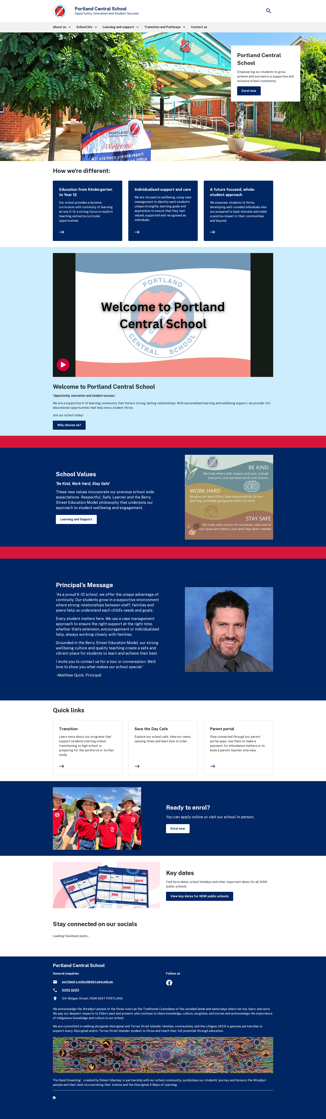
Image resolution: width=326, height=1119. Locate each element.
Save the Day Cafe (151, 729)
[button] (61, 27)
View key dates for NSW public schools (200, 896)
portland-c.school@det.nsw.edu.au (87, 982)
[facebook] (169, 984)
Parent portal (222, 729)
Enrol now (249, 91)
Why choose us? (69, 425)
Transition (68, 729)
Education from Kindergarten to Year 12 (85, 192)
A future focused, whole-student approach (232, 192)
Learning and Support (76, 519)
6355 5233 (70, 990)
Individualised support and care (163, 189)
